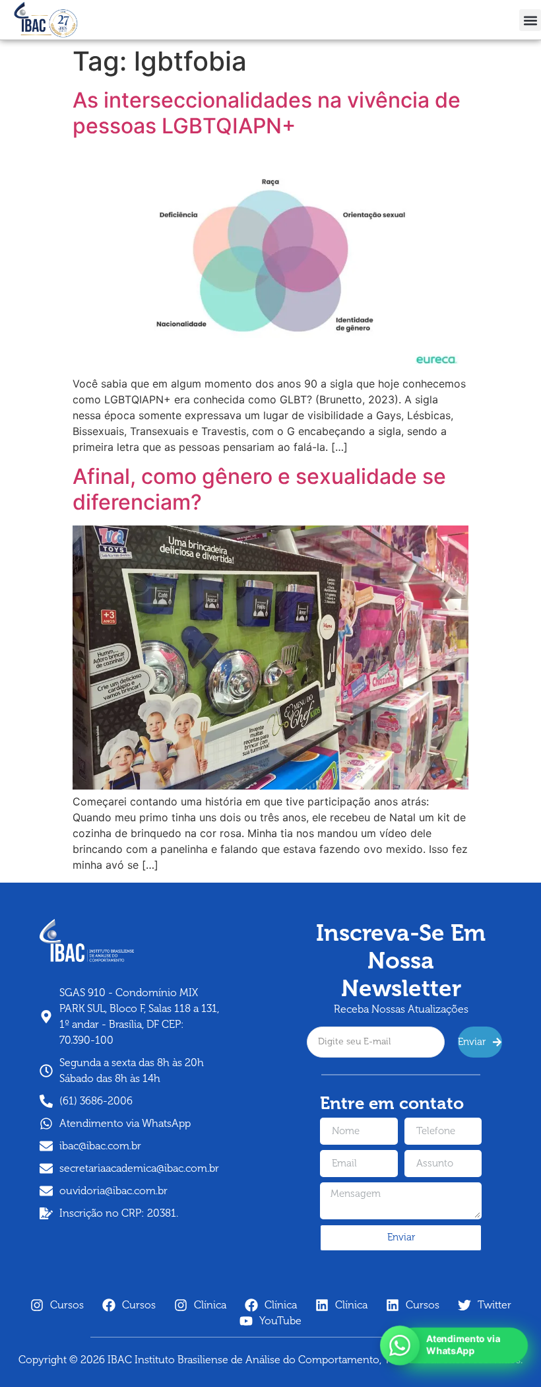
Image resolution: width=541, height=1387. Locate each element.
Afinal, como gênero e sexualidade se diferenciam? (259, 488)
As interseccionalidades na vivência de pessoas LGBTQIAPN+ (267, 112)
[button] (530, 20)
